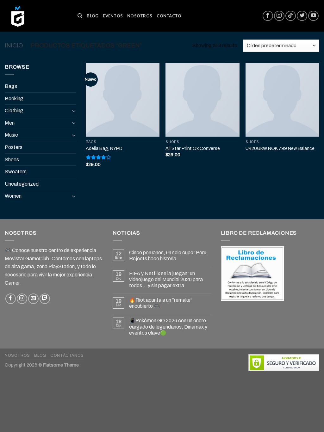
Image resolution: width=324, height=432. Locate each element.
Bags (11, 86)
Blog (92, 15)
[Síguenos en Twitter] (302, 16)
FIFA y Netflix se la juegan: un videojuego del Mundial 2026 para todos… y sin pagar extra (166, 279)
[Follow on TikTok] (290, 16)
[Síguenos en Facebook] (268, 16)
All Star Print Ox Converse (192, 148)
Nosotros (139, 15)
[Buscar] (80, 16)
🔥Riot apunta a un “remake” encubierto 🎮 (160, 303)
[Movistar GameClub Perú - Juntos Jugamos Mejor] (36, 16)
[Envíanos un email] (33, 298)
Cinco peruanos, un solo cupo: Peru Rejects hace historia (167, 255)
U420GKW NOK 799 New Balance (280, 148)
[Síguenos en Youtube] (313, 16)
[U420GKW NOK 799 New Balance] (282, 100)
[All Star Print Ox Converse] (202, 100)
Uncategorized (22, 184)
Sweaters (16, 171)
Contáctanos (67, 355)
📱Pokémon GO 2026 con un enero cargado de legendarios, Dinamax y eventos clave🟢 (168, 326)
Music (11, 135)
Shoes (12, 159)
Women (13, 196)
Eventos (113, 15)
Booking (14, 98)
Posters (13, 147)
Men (10, 123)
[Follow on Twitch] (45, 298)
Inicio (14, 45)
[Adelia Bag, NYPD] (122, 100)
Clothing (14, 110)
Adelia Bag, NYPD (104, 148)
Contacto (169, 15)
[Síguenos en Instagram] (279, 16)
